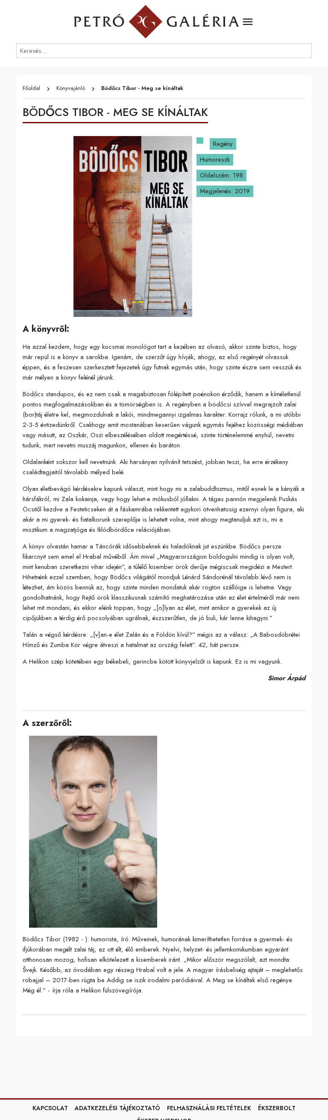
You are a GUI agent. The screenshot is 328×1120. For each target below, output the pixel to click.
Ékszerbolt (277, 1108)
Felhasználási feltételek (209, 1108)
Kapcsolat (50, 1108)
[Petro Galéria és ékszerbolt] (156, 22)
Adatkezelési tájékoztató (117, 1108)
